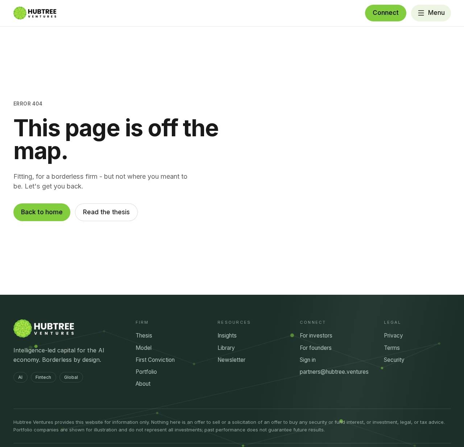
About (143, 383)
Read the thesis (106, 212)
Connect (386, 12)
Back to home (42, 212)
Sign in (308, 359)
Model (144, 347)
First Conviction (155, 359)
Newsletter (231, 359)
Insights (227, 335)
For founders (316, 347)
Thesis (144, 335)
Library (226, 347)
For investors (316, 335)
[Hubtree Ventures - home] (35, 13)
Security (394, 359)
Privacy (393, 335)
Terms (392, 347)
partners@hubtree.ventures (334, 371)
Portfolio (146, 371)
